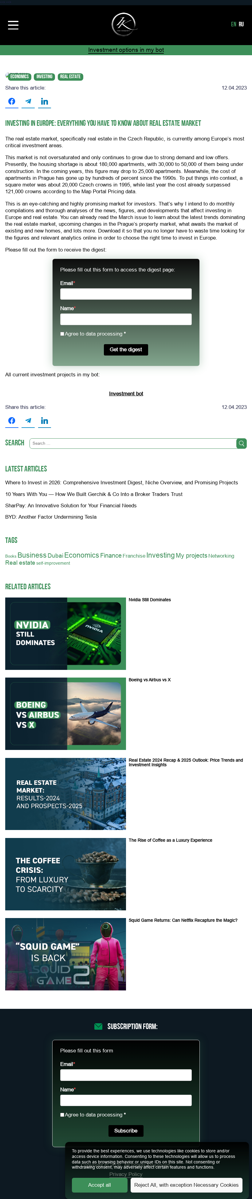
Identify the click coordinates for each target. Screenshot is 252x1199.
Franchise (134, 556)
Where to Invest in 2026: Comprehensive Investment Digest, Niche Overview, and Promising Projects (121, 483)
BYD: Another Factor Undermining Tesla (50, 517)
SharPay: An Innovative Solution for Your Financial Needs (71, 506)
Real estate (70, 76)
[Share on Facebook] (11, 101)
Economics (19, 76)
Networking (221, 556)
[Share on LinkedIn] (44, 101)
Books (11, 556)
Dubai (55, 555)
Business (32, 555)
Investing (45, 76)
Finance (111, 555)
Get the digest (126, 349)
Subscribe (125, 1131)
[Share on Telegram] (28, 101)
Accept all (99, 1185)
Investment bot (126, 394)
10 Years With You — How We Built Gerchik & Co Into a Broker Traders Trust (94, 494)
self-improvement (53, 563)
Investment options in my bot (126, 50)
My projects (191, 555)
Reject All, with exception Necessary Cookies (186, 1185)
